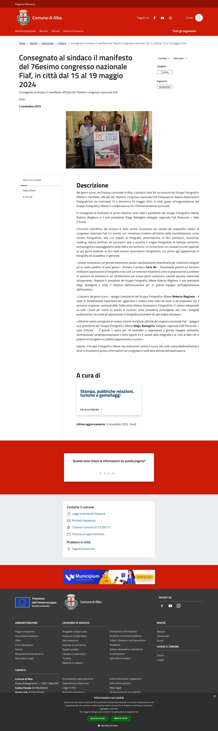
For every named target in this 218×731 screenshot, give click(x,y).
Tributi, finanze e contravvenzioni (128, 640)
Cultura (62, 43)
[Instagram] (169, 17)
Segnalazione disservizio (75, 683)
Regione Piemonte (25, 4)
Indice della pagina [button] (32, 180)
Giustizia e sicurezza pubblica (125, 636)
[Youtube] (161, 17)
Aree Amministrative (26, 636)
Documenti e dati (24, 658)
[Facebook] (153, 17)
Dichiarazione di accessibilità (125, 692)
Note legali (115, 688)
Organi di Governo (25, 631)
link (136, 711)
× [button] (214, 696)
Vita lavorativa (70, 640)
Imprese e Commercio (74, 645)
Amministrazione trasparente (126, 679)
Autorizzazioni (117, 654)
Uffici (18, 640)
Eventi (160, 655)
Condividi (162, 58)
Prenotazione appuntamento (77, 679)
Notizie (161, 631)
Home (22, 43)
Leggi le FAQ (69, 688)
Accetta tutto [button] (97, 718)
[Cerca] (199, 18)
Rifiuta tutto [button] (121, 718)
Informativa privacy (120, 683)
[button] (109, 725)
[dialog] (109, 712)
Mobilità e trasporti (72, 663)
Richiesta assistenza (73, 692)
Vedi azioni (179, 58)
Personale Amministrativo (29, 654)
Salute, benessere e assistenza (126, 649)
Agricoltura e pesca (120, 658)
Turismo (66, 658)
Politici (19, 649)
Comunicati (47, 43)
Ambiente (115, 645)
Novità (33, 43)
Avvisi (160, 640)
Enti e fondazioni (24, 645)
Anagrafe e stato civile (74, 631)
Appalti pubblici (70, 649)
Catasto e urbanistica (73, 654)
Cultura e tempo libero (74, 636)
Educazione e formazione (123, 631)
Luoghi (160, 660)
